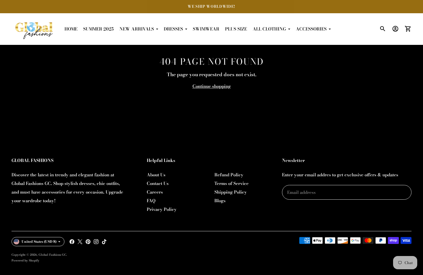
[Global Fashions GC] (35, 29)
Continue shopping (212, 86)
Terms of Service (231, 183)
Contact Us (158, 183)
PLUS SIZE (236, 29)
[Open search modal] (382, 28)
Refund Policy (228, 174)
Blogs (220, 200)
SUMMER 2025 (98, 29)
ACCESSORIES (311, 29)
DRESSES (173, 29)
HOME (70, 29)
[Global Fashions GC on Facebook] (72, 242)
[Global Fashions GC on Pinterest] (88, 242)
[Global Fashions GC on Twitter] (80, 242)
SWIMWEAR (206, 29)
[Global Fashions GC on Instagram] (96, 242)
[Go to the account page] (395, 28)
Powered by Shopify (25, 260)
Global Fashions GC (52, 255)
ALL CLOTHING (269, 29)
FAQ (151, 200)
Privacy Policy (162, 209)
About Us (156, 174)
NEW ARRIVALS (136, 29)
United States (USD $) (39, 241)
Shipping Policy (230, 192)
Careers (155, 192)
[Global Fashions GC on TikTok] (104, 242)
